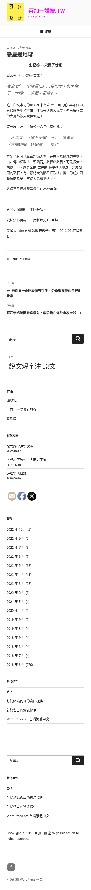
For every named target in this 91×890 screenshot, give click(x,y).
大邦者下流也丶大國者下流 (26, 459)
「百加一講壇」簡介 (21, 409)
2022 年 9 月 (16, 538)
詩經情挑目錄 (17, 473)
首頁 (10, 391)
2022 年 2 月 (16, 592)
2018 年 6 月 (16, 664)
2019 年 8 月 (16, 628)
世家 (15, 259)
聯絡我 (12, 400)
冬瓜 (28, 47)
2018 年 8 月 (16, 646)
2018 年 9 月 (16, 637)
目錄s (12, 357)
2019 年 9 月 (16, 619)
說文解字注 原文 (32, 365)
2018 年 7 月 (16, 655)
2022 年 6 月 (16, 556)
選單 (48, 31)
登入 (10, 691)
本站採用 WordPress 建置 (24, 879)
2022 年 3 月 (16, 583)
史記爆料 (25, 259)
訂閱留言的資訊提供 (21, 710)
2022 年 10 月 (17, 529)
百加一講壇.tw (46, 10)
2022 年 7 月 (16, 547)
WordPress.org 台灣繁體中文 (28, 719)
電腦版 (12, 418)
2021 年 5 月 (16, 601)
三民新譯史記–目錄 (44, 219)
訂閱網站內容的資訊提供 (25, 701)
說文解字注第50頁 (20, 446)
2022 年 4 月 (16, 574)
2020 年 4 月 (16, 610)
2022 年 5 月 (16, 565)
